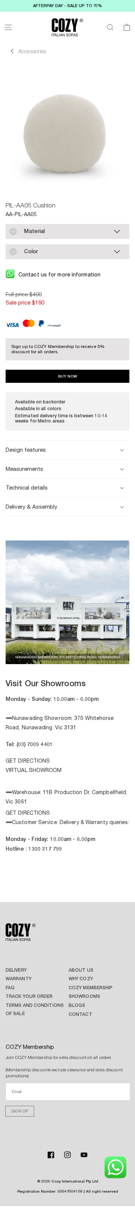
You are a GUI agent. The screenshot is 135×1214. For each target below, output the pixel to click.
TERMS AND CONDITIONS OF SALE (35, 1009)
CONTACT (80, 1014)
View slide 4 (78, 654)
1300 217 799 (45, 848)
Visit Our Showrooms (46, 683)
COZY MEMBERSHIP (91, 987)
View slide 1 (45, 654)
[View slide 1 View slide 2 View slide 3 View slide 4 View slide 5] (67, 603)
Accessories (32, 51)
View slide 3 (67, 654)
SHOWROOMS (84, 996)
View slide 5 (90, 654)
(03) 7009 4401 (34, 744)
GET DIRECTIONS (28, 761)
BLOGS (77, 1005)
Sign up (19, 1111)
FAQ (10, 987)
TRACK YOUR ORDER (29, 996)
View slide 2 (56, 654)
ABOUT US (81, 970)
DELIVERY (16, 970)
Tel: (11, 744)
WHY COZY (81, 978)
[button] (8, 27)
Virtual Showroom (34, 770)
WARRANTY (19, 978)
